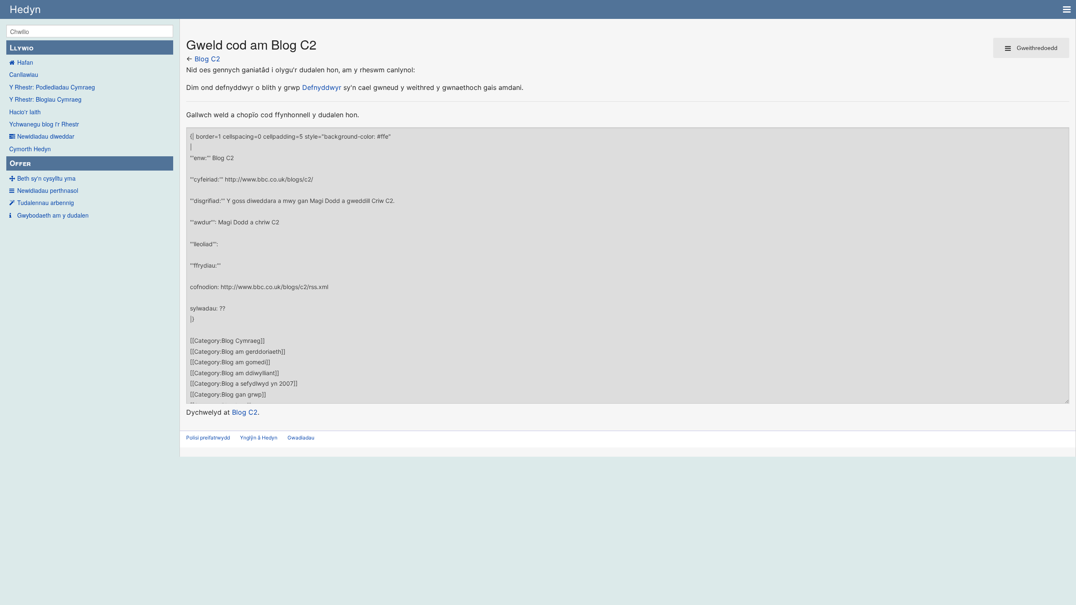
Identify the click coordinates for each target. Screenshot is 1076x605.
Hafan (25, 62)
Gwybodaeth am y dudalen (53, 215)
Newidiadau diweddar (45, 136)
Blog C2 (207, 59)
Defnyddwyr (321, 87)
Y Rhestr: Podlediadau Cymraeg (52, 87)
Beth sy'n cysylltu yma (46, 178)
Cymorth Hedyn (30, 149)
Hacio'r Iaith (25, 112)
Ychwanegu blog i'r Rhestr (44, 124)
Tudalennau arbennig (45, 202)
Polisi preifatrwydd (208, 437)
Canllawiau (23, 74)
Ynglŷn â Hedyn (258, 437)
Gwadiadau (300, 437)
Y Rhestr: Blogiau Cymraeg (45, 99)
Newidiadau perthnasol (47, 190)
